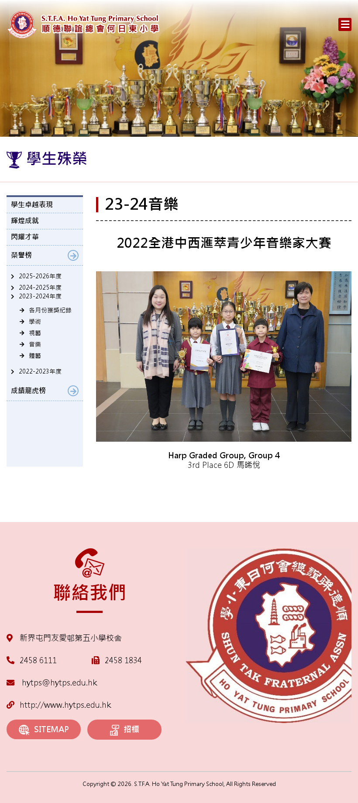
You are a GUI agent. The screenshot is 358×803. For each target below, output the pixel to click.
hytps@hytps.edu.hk (58, 683)
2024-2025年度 (40, 287)
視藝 (35, 333)
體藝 (35, 356)
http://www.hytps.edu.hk (65, 705)
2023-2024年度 (40, 296)
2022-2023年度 (40, 371)
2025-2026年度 (40, 276)
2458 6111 (38, 660)
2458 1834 (123, 660)
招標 (131, 729)
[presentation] (109, 482)
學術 (35, 321)
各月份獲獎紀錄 (50, 310)
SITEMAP (51, 729)
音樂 (35, 344)
